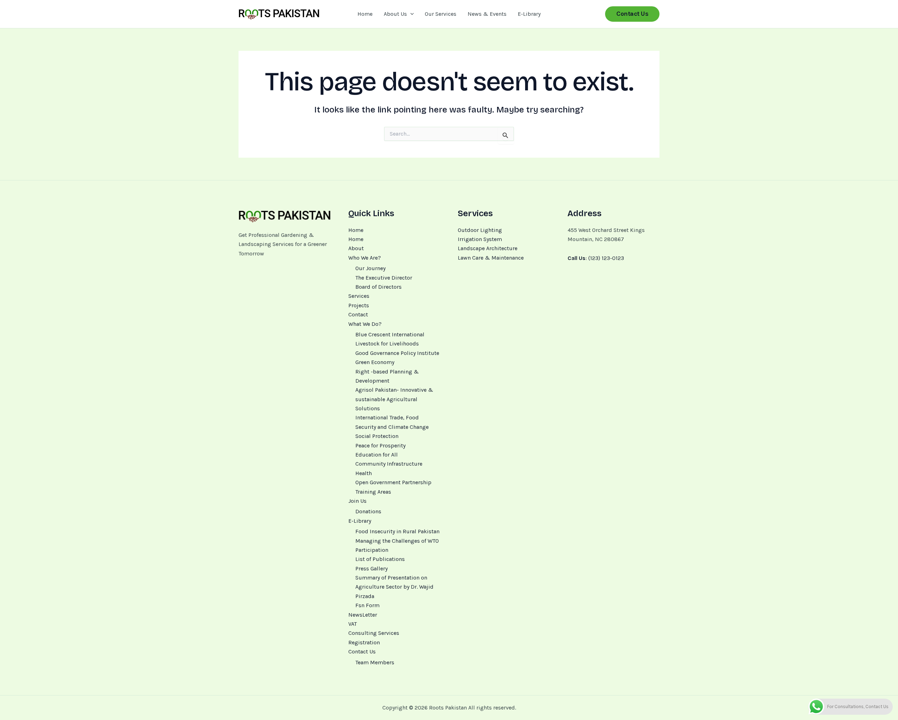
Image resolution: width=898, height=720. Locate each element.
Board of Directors (378, 286)
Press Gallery (371, 568)
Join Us (357, 501)
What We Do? (365, 324)
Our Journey (370, 268)
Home (365, 14)
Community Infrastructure (388, 463)
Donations (368, 511)
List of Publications (380, 559)
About (356, 248)
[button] (410, 14)
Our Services (440, 14)
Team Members (374, 662)
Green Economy (374, 362)
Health (363, 473)
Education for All (376, 454)
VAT (352, 623)
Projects (358, 305)
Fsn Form (367, 605)
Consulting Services (373, 633)
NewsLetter (362, 614)
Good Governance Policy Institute (397, 353)
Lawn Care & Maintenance (491, 257)
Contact (358, 314)
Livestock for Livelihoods (387, 343)
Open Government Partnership (393, 482)
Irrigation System (480, 239)
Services (358, 296)
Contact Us (362, 651)
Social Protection (376, 436)
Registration (364, 642)
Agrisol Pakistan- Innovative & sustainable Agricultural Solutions (394, 399)
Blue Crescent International (389, 334)
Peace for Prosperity (380, 445)
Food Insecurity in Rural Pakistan (397, 531)
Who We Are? (364, 257)
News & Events (487, 14)
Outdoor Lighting (480, 230)
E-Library (529, 14)
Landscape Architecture (487, 248)
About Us (395, 14)
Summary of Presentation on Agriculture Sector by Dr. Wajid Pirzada (394, 586)
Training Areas (373, 491)
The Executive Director (383, 277)
